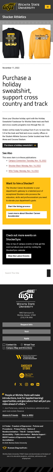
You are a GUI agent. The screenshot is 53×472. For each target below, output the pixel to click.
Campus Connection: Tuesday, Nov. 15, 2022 (27, 160)
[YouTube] (32, 384)
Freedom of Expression (21, 426)
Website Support (38, 434)
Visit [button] (27, 331)
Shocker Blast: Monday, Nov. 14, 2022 (25, 166)
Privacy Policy (20, 429)
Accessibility (7, 434)
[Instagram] (26, 384)
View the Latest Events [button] (18, 256)
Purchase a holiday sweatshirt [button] (18, 145)
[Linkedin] (37, 384)
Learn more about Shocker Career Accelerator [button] (24, 214)
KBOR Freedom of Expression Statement (18, 437)
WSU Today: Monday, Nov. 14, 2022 (24, 171)
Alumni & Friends (10, 415)
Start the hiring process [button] (19, 206)
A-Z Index (6, 426)
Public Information (22, 434)
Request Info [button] (27, 324)
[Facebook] (15, 384)
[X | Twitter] (20, 384)
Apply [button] (26, 338)
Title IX (22, 432)
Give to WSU (27, 415)
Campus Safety (33, 432)
